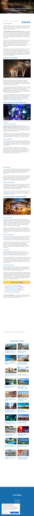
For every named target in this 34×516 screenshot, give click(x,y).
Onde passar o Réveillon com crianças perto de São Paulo (10, 375)
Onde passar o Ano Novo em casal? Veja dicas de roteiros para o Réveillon (23, 458)
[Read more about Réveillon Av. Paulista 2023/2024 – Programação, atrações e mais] (10, 405)
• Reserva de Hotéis (17, 499)
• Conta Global (17, 501)
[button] (23, 22)
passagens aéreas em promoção (12, 286)
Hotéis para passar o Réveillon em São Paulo (22, 422)
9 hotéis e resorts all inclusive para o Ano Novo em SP (10, 458)
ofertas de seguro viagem (11, 288)
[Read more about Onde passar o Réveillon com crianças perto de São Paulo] (10, 369)
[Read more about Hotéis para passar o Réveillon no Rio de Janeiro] (23, 369)
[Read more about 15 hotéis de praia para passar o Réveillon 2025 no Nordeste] (10, 381)
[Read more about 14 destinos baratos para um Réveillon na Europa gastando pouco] (23, 394)
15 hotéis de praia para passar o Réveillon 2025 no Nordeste (10, 387)
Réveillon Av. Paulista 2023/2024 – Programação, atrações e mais (10, 411)
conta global (12, 287)
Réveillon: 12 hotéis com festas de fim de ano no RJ (10, 446)
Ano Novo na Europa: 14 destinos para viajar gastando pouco (23, 351)
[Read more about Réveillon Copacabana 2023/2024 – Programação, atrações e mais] (23, 429)
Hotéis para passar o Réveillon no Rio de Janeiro (23, 375)
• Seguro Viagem (17, 502)
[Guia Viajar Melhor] (3, 3)
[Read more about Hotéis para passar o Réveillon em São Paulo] (23, 417)
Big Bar (8, 238)
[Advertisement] (17, 160)
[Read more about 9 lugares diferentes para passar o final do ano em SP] (23, 441)
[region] (11, 509)
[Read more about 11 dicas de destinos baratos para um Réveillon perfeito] (10, 394)
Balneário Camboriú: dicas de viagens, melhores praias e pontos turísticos (10, 351)
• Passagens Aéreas (17, 500)
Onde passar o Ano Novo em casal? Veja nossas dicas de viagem (10, 434)
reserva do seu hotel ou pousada (12, 285)
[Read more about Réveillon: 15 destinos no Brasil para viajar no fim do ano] (10, 358)
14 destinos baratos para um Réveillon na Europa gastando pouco (23, 399)
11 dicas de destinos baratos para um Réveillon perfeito (10, 399)
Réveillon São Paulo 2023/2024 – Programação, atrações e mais (10, 423)
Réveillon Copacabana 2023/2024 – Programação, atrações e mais (23, 434)
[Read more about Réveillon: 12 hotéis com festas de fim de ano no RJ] (10, 441)
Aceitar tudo (14, 512)
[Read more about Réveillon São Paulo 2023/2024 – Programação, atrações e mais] (10, 417)
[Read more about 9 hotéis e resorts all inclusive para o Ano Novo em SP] (10, 452)
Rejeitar (6, 512)
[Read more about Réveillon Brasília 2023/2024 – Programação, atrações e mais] (23, 405)
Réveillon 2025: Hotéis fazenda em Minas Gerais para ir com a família (23, 363)
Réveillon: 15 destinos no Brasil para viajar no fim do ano (10, 363)
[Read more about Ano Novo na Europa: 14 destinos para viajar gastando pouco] (23, 346)
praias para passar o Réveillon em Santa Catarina (12, 99)
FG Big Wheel (16, 236)
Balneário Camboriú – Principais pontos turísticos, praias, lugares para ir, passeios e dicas (23, 387)
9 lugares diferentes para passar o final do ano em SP (23, 446)
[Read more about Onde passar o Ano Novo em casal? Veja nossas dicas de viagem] (10, 429)
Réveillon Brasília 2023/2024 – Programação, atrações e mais (23, 411)
